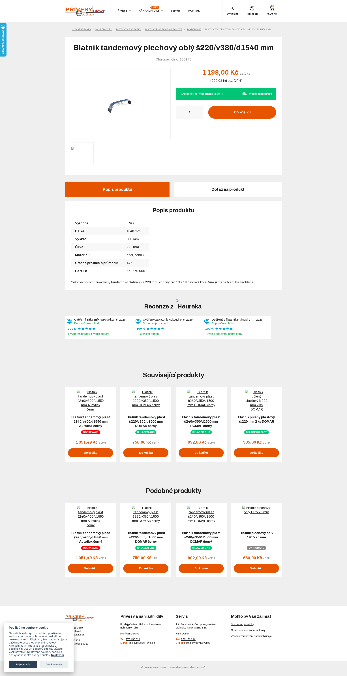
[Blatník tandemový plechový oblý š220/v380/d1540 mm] (120, 104)
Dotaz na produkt (228, 189)
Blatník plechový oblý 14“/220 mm (256, 535)
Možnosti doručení (260, 93)
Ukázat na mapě (74, 634)
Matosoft (200, 667)
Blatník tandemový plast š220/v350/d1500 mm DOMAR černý (146, 421)
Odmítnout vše (54, 664)
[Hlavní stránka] (85, 11)
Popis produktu (117, 189)
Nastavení (57, 654)
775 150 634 (188, 639)
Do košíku (242, 112)
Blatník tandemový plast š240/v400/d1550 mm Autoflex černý (90, 421)
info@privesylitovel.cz (142, 643)
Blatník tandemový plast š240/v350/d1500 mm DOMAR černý (201, 421)
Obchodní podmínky (242, 624)
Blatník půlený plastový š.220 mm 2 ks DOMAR (256, 419)
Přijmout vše (23, 664)
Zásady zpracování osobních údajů (251, 636)
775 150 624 (133, 639)
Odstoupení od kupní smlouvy (248, 630)
